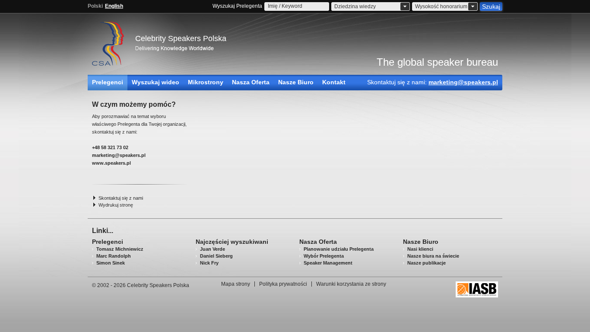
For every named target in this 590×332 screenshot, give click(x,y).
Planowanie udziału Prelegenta (339, 249)
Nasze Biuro (296, 82)
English (114, 6)
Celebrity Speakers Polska (180, 38)
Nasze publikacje (426, 262)
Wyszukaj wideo (155, 82)
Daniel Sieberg (216, 256)
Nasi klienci (420, 249)
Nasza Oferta (251, 82)
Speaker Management (328, 262)
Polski (95, 6)
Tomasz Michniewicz (119, 249)
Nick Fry (209, 262)
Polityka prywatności (283, 284)
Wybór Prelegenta (324, 256)
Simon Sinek (110, 262)
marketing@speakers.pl (463, 82)
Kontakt (334, 82)
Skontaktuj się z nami (120, 198)
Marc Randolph (113, 256)
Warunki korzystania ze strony (351, 284)
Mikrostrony (205, 82)
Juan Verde (212, 249)
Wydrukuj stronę (115, 205)
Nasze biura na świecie (433, 256)
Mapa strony (235, 284)
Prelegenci (107, 82)
